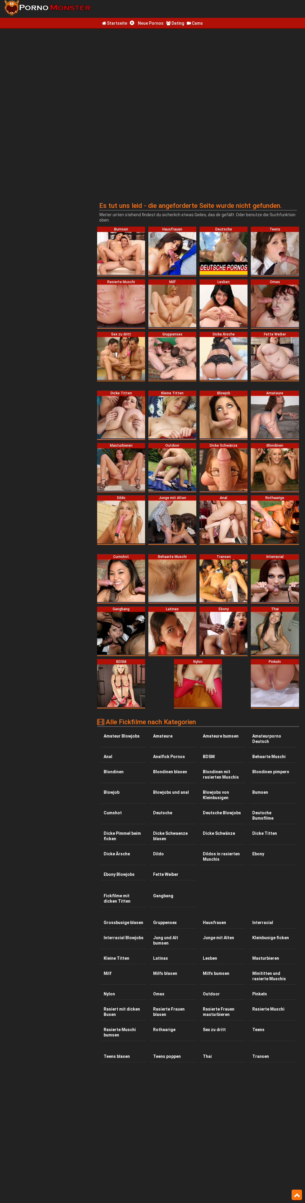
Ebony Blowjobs (119, 874)
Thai (207, 1056)
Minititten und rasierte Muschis (269, 976)
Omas (158, 994)
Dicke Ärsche (117, 853)
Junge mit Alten (218, 937)
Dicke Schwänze (219, 833)
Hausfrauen (214, 922)
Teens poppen (167, 1056)
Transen (260, 1056)
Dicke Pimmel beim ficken (122, 836)
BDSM (209, 756)
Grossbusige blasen (123, 922)
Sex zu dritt (214, 1029)
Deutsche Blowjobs (222, 812)
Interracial (262, 922)
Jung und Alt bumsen (165, 940)
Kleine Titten (116, 958)
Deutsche (162, 812)
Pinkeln (259, 994)
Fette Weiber (165, 874)
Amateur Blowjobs (122, 736)
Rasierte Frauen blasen (169, 1012)
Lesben (210, 958)
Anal (108, 756)
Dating (177, 23)
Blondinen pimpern (270, 771)
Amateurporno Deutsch (266, 739)
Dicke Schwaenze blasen (170, 836)
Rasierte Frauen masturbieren (218, 1012)
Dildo (158, 853)
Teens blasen (117, 1056)
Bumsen (260, 792)
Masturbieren (265, 958)
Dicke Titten (264, 833)
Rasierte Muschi (268, 1009)
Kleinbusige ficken (270, 937)
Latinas (160, 958)
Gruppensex (165, 922)
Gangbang (163, 895)
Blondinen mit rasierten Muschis (221, 774)
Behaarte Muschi (269, 756)
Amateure (162, 736)
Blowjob (111, 792)
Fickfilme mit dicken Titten (117, 898)
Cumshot (113, 812)
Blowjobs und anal (171, 792)
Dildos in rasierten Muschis (221, 856)
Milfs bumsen (216, 973)
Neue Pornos (150, 23)
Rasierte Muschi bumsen (120, 1032)
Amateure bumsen (221, 736)
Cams (197, 23)
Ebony (258, 853)
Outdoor (211, 994)
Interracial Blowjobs (124, 937)
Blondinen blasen (170, 771)
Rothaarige (164, 1029)
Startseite (116, 23)
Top (297, 1195)
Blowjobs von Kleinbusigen (216, 795)
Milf (107, 973)
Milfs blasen (165, 973)
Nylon (109, 994)
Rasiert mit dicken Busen (122, 1012)
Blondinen (114, 771)
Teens (258, 1029)
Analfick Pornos (169, 756)
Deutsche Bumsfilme (262, 815)
